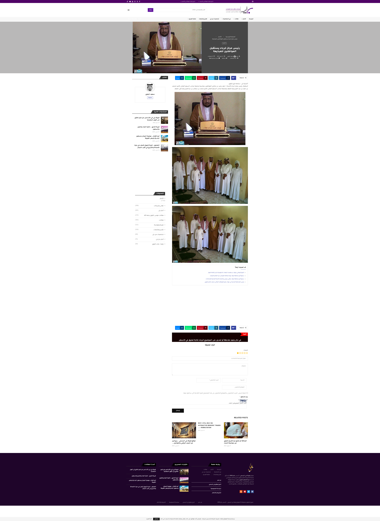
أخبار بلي (149, 210)
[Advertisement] (210, 307)
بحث (150, 10)
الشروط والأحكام (216, 492)
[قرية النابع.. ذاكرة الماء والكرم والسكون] (164, 129)
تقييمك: (245, 350)
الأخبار (244, 19)
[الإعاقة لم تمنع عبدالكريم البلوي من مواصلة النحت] (236, 430)
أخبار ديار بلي (149, 239)
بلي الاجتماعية (227, 19)
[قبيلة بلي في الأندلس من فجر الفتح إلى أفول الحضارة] (164, 120)
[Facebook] (139, 1)
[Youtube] (132, 1)
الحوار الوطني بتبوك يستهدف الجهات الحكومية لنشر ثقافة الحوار (226, 272)
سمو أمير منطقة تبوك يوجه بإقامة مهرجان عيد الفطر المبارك (227, 276)
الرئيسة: (251, 19)
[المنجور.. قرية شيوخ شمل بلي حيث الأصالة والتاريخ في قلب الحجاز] (164, 147)
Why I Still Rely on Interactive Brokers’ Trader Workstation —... (209, 426)
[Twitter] (137, 1)
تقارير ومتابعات (203, 19)
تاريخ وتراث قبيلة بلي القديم (188, 1)
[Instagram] (135, 1)
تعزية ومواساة (149, 225)
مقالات (236, 19)
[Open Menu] (128, 10)
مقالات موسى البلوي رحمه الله (149, 215)
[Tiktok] (127, 1)
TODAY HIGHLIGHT (132, 19)
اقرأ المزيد (149, 519)
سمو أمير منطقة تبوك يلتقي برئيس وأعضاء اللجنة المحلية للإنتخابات (225, 279)
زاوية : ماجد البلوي (149, 244)
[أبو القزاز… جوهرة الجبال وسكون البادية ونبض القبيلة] (164, 138)
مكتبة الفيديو (192, 19)
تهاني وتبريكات (149, 206)
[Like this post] (233, 78)
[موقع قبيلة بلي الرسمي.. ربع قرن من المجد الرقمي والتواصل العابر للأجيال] (184, 430)
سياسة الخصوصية (216, 488)
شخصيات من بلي (214, 19)
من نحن (219, 480)
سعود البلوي (230, 56)
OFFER (139, 19)
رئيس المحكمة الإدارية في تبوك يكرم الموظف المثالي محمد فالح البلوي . (224, 282)
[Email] (130, 1)
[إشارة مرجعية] (174, 424)
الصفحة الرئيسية (230, 37)
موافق (156, 519)
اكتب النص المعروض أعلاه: (238, 403)
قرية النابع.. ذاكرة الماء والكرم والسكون (144, 476)
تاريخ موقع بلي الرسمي (215, 484)
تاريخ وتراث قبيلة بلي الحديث (206, 1)
